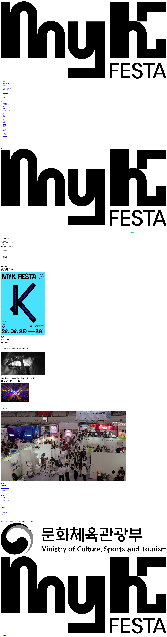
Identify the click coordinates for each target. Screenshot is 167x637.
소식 (4, 133)
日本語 (4, 124)
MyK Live (5, 89)
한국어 (4, 121)
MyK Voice (5, 91)
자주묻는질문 (6, 104)
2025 (4, 115)
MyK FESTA (6, 83)
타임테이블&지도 (7, 88)
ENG (4, 122)
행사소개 (5, 129)
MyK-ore (5, 98)
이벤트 (4, 131)
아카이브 (5, 136)
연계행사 (5, 134)
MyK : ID (5, 97)
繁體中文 (5, 126)
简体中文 (5, 125)
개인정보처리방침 (5, 635)
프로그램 (5, 130)
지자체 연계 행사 (7, 110)
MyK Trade (5, 93)
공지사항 (5, 103)
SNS (4, 106)
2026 (4, 116)
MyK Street (5, 90)
